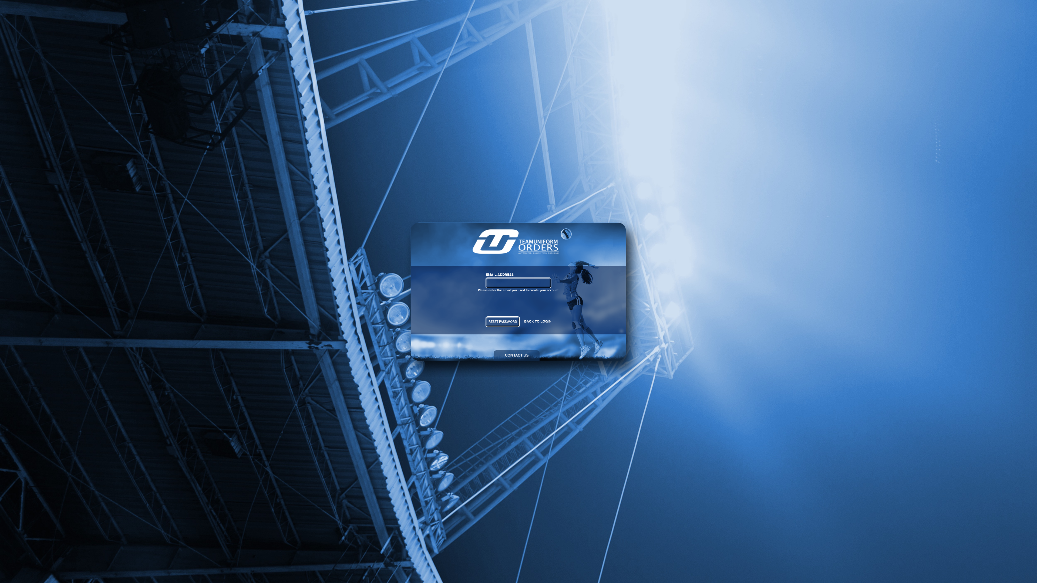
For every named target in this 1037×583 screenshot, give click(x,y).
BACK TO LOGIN (537, 321)
